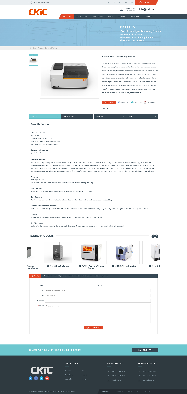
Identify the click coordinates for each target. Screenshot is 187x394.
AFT (138, 391)
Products (67, 17)
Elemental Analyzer (51, 48)
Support (84, 375)
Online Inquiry (124, 102)
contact (148, 17)
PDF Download (151, 102)
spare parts (82, 17)
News (83, 371)
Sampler (148, 391)
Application (98, 17)
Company (85, 379)
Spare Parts (69, 375)
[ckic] (38, 12)
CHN (130, 391)
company (135, 17)
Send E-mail (138, 102)
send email (147, 350)
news (110, 17)
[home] (42, 370)
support (122, 17)
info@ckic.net (147, 9)
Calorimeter (119, 391)
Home (34, 48)
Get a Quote (110, 102)
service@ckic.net (148, 380)
